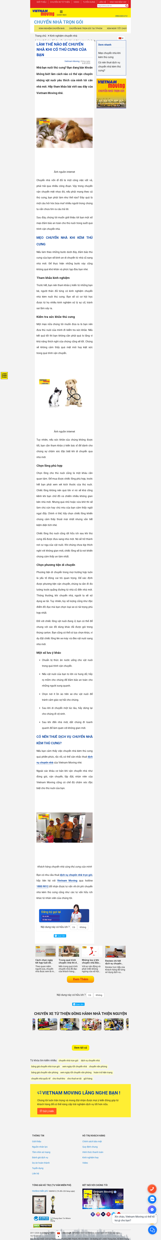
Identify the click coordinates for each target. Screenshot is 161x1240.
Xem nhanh (104, 44)
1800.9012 (42, 886)
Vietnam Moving (67, 880)
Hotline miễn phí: (40, 1191)
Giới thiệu (41, 2)
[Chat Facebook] (152, 1209)
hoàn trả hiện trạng (103, 1072)
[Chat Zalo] (152, 1199)
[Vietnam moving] (43, 13)
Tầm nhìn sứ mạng (41, 1152)
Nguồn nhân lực (40, 1147)
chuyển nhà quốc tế (40, 1078)
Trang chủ (40, 35)
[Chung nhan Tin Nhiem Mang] (62, 1219)
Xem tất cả (80, 1047)
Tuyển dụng (89, 2)
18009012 (52, 1191)
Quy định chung (90, 1147)
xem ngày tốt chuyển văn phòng (76, 1072)
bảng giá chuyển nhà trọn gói (45, 1066)
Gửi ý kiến (48, 1111)
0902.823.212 (121, 16)
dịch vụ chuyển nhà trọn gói (76, 874)
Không (83, 927)
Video (76, 2)
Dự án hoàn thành (41, 1163)
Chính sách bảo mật (92, 1141)
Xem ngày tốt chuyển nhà (120, 28)
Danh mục (62, 15)
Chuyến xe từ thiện (60, 2)
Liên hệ (102, 2)
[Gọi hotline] (152, 1189)
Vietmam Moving (71, 61)
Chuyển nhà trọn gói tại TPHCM (85, 28)
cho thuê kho (59, 1078)
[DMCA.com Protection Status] (42, 1226)
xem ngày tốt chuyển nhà (74, 1066)
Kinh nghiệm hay (118, 2)
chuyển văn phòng (98, 1066)
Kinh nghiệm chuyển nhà (51, 28)
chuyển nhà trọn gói (68, 1060)
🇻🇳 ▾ (121, 38)
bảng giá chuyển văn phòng (44, 1072)
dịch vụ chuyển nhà (90, 1060)
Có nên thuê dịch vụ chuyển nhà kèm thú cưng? (109, 66)
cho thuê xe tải (74, 1078)
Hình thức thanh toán (92, 1152)
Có (73, 927)
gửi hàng (88, 1078)
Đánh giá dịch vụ (40, 1157)
